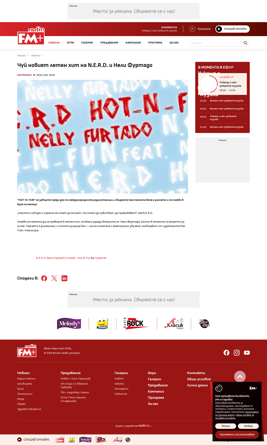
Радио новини (26, 378)
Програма (204, 29)
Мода (20, 399)
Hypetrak (100, 258)
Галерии (121, 373)
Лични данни (197, 385)
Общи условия (199, 379)
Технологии (25, 394)
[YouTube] (247, 353)
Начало (21, 55)
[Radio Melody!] (85, 440)
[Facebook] (226, 353)
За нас (153, 404)
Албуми (119, 383)
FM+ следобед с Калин (75, 392)
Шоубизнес (24, 75)
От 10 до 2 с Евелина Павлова (74, 385)
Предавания (70, 373)
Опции (226, 426)
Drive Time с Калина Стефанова (73, 399)
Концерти (121, 389)
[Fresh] (72, 440)
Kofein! (119, 378)
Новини (35, 55)
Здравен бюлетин (29, 409)
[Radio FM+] (60, 440)
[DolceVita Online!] (128, 440)
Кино (20, 389)
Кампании (156, 391)
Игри (152, 373)
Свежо (21, 404)
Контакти (196, 373)
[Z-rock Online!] (102, 440)
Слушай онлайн (235, 29)
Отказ (248, 426)
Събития (121, 394)
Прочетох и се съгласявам (237, 434)
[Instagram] (237, 353)
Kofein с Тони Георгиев (75, 378)
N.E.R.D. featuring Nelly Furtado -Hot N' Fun (63, 258)
